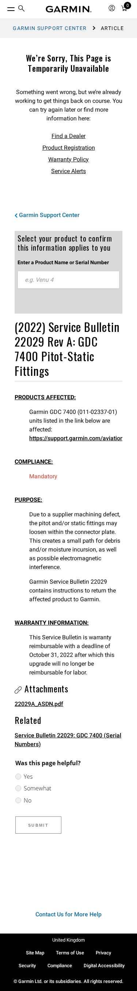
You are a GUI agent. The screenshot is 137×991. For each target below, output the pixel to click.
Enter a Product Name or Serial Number (63, 262)
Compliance (59, 965)
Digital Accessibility (104, 965)
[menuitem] (21, 9)
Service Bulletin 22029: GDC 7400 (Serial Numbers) (68, 740)
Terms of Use (70, 953)
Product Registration (68, 147)
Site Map (35, 953)
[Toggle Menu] (4, 7)
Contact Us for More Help (68, 914)
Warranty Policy (68, 159)
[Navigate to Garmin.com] (68, 9)
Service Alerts (68, 171)
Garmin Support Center (50, 28)
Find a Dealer (68, 135)
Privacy (103, 953)
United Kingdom (68, 940)
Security (27, 965)
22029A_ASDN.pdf (39, 703)
